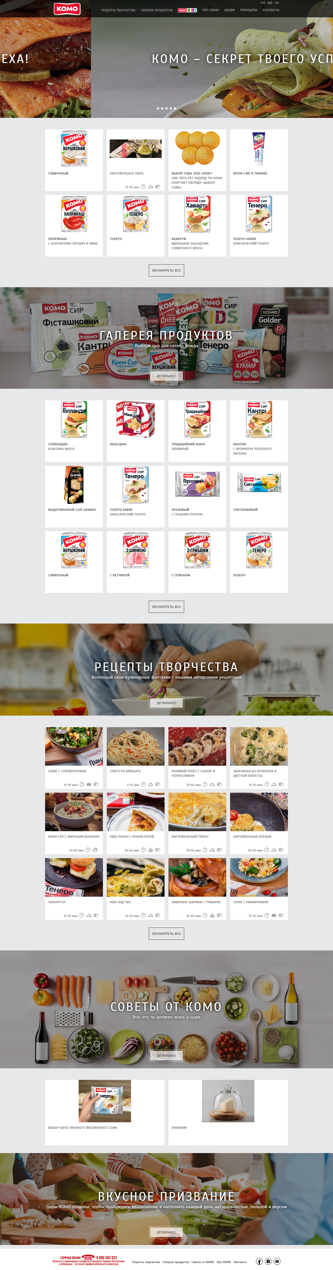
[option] (166, 59)
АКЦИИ (229, 10)
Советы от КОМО (203, 1262)
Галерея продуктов (156, 10)
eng (277, 2)
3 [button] (166, 108)
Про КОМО (211, 10)
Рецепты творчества (118, 10)
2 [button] (162, 108)
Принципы (248, 10)
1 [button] (158, 108)
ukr (263, 2)
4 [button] (171, 108)
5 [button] (175, 108)
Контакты (271, 10)
